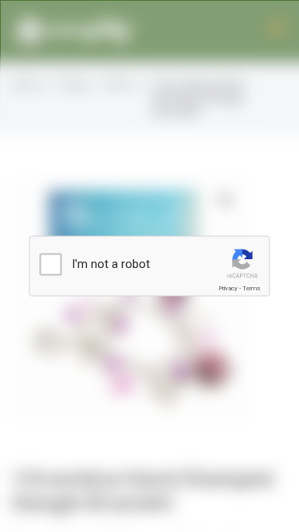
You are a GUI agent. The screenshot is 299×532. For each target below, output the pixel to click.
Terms (251, 288)
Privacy (228, 288)
